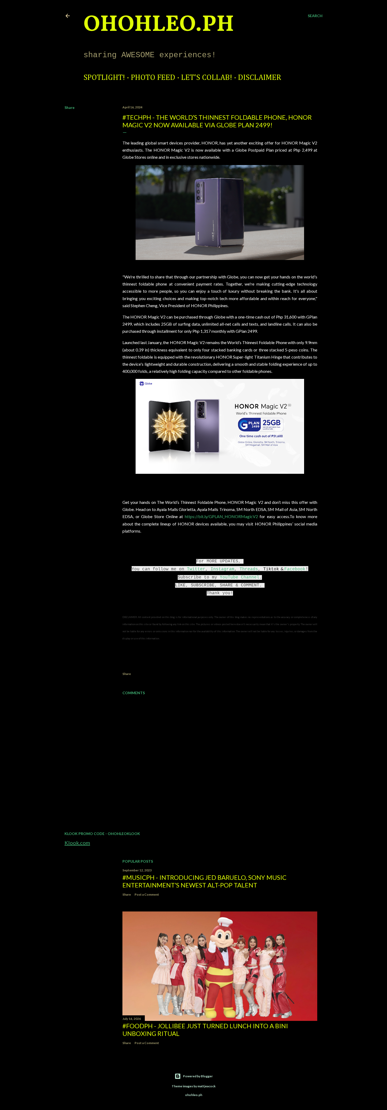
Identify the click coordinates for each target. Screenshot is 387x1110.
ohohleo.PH (158, 25)
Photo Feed (153, 78)
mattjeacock (206, 1086)
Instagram (222, 569)
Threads (249, 569)
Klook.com (77, 842)
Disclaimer (259, 78)
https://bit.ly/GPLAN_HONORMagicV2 (221, 516)
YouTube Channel (239, 577)
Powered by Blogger (198, 1076)
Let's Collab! (206, 78)
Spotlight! (104, 78)
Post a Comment (147, 894)
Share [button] (69, 107)
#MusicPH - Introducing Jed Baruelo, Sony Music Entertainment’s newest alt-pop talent (204, 881)
